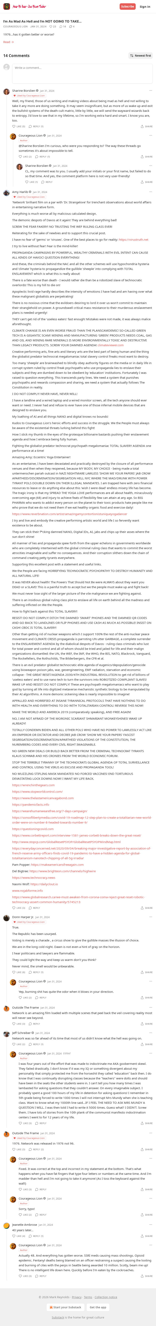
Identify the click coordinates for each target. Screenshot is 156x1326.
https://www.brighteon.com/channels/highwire (62, 871)
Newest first (143, 55)
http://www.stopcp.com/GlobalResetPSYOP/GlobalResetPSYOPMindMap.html (66, 842)
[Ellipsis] (150, 90)
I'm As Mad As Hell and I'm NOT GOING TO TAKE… (42, 21)
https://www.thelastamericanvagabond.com (43, 798)
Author (24, 140)
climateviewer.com (111, 345)
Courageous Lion (15, 26)
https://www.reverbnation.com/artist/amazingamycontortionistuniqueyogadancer (69, 514)
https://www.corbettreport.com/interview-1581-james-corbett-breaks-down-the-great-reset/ (76, 835)
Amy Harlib (20, 192)
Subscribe (127, 6)
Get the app (98, 1307)
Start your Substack (67, 1307)
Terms (88, 1297)
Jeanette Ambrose (24, 1225)
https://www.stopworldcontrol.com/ (37, 791)
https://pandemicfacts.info (30, 804)
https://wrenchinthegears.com (33, 785)
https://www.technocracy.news (33, 877)
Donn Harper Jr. (23, 917)
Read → (8, 42)
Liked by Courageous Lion (31, 95)
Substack (58, 1317)
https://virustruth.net (133, 239)
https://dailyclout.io (44, 884)
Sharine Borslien (23, 90)
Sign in (145, 6)
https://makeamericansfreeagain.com (57, 864)
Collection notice (106, 1297)
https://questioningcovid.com (33, 829)
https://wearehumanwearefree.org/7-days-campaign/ (49, 811)
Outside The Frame (25, 1007)
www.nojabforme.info (27, 890)
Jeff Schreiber (21, 1033)
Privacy (76, 1297)
